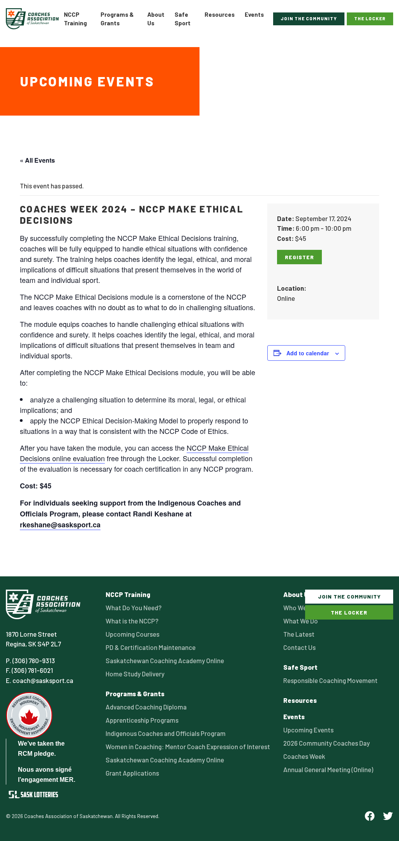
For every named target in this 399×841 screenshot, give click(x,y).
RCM (25, 753)
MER (67, 779)
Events (254, 14)
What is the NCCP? (132, 621)
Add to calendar (307, 353)
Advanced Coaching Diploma (146, 707)
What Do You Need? (134, 607)
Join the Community (309, 18)
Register (299, 257)
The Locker (370, 18)
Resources (220, 14)
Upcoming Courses (132, 634)
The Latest (298, 634)
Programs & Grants (117, 19)
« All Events (37, 160)
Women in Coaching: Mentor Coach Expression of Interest (188, 746)
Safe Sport (183, 19)
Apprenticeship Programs (142, 720)
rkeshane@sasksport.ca (60, 525)
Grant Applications (132, 773)
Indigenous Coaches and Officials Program (166, 733)
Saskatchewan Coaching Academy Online (165, 660)
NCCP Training (75, 19)
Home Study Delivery (135, 674)
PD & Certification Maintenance (151, 647)
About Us (155, 19)
